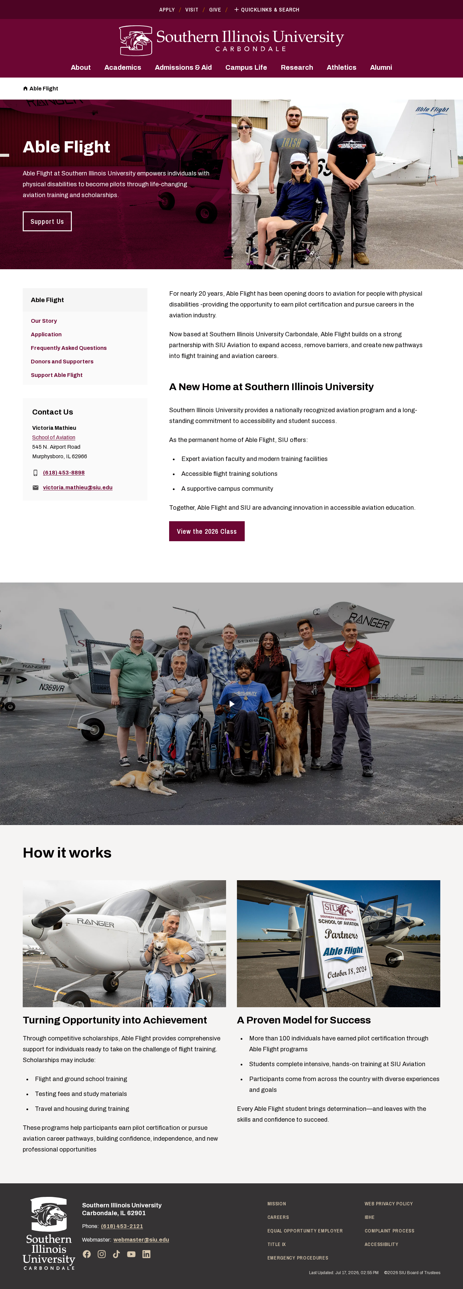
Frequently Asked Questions (69, 348)
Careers (278, 1217)
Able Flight (43, 88)
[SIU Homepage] (231, 40)
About (81, 67)
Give (215, 9)
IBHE (370, 1217)
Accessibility (382, 1244)
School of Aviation (53, 437)
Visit (192, 9)
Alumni (381, 67)
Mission (276, 1204)
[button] (231, 704)
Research (297, 67)
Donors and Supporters (62, 361)
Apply (167, 9)
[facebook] (87, 1254)
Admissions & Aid (183, 67)
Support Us (47, 221)
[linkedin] (146, 1254)
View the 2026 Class (207, 531)
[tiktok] (116, 1254)
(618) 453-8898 (64, 473)
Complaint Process (390, 1231)
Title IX (276, 1244)
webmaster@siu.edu (141, 1240)
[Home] (49, 1233)
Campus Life (246, 67)
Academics (122, 67)
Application (46, 334)
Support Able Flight (57, 375)
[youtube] (131, 1254)
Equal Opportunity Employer (305, 1231)
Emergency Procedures (297, 1258)
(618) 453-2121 (122, 1226)
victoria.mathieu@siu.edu (78, 487)
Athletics (342, 67)
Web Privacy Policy (389, 1204)
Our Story (44, 321)
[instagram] (101, 1254)
